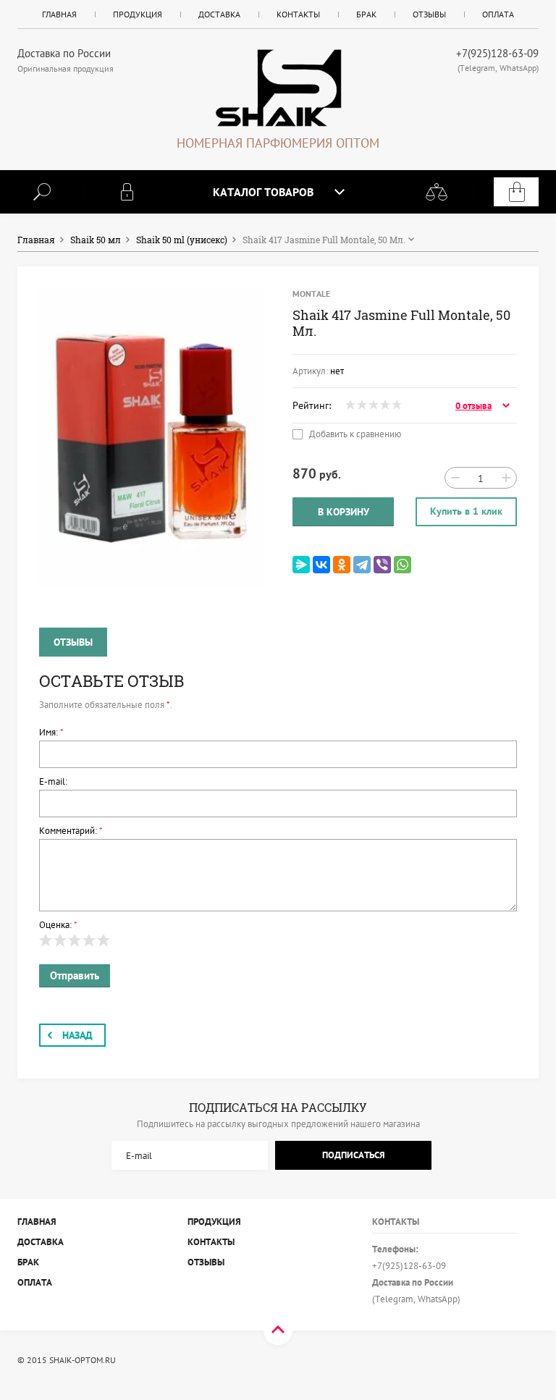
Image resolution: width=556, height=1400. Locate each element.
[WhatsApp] (402, 564)
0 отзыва (473, 406)
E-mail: (53, 781)
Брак (366, 14)
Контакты (298, 14)
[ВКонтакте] (321, 564)
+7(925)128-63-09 (497, 53)
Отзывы (429, 14)
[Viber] (382, 564)
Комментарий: (71, 831)
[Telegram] (362, 564)
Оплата (498, 14)
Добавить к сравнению (354, 434)
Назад (77, 1035)
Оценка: (58, 925)
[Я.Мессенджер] (301, 564)
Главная (59, 14)
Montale (311, 293)
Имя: (51, 732)
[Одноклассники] (341, 564)
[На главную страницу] (278, 88)
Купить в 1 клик (466, 511)
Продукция (137, 14)
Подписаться (353, 1155)
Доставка (219, 14)
